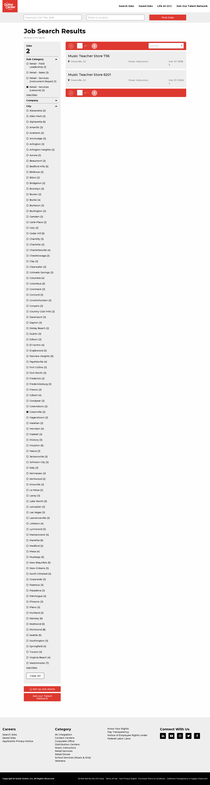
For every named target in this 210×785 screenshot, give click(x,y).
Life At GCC (164, 6)
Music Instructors (65, 747)
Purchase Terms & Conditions (151, 778)
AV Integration (63, 734)
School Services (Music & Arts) (73, 757)
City (28, 106)
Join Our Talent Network (192, 6)
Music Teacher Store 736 (88, 56)
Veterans (60, 760)
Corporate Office (64, 741)
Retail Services (64, 751)
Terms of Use (111, 778)
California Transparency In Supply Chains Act (187, 778)
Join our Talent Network (42, 697)
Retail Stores (62, 754)
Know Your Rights (118, 728)
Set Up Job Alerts (43, 689)
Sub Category (34, 59)
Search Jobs (126, 6)
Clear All (35, 675)
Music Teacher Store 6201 (89, 75)
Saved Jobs (146, 6)
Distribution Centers (67, 744)
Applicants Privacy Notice (17, 741)
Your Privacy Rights (128, 778)
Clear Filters (31, 95)
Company (32, 100)
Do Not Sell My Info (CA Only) (91, 778)
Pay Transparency (118, 732)
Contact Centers (64, 737)
